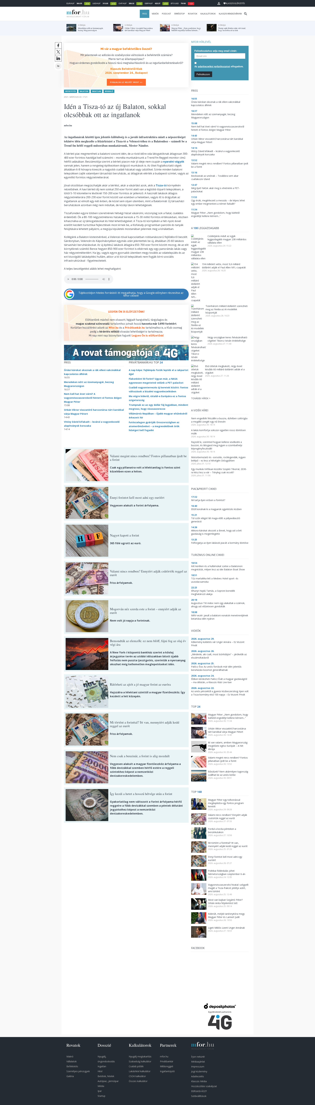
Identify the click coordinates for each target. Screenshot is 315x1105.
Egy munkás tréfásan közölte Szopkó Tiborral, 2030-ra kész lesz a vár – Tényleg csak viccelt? (219, 471)
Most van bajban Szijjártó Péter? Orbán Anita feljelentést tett (225, 901)
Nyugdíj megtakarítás (140, 1056)
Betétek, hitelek (106, 1076)
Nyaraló (109, 91)
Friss (144, 13)
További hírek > (200, 398)
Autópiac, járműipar (108, 1081)
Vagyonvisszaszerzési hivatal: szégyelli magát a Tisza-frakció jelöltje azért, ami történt (228, 888)
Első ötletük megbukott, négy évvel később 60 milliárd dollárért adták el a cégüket (225, 369)
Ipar (100, 1091)
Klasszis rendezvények (230, 13)
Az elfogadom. (218, 66)
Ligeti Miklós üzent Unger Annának (226, 927)
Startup (101, 1095)
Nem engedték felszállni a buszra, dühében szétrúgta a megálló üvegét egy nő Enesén (219, 420)
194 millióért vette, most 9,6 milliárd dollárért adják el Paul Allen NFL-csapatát (224, 266)
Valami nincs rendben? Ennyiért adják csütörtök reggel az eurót (227, 816)
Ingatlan (96, 91)
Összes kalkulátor (138, 1081)
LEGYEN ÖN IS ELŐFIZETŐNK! (126, 311)
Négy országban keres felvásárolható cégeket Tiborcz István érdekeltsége (227, 339)
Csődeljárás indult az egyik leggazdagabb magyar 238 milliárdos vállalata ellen (227, 239)
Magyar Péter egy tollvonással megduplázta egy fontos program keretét (226, 803)
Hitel (100, 1071)
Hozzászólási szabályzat (204, 1086)
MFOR (77, 14)
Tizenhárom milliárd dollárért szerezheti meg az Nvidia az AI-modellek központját (227, 309)
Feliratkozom (203, 74)
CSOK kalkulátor (137, 1076)
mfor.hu (164, 1056)
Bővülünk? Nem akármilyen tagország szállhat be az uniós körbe (228, 773)
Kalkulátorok (208, 13)
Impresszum (197, 1066)
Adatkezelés (197, 1076)
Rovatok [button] (192, 13)
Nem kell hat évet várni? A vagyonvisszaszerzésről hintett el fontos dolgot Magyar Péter (93, 397)
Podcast (166, 13)
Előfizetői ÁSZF (199, 1091)
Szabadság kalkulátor (140, 1061)
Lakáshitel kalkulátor (139, 1071)
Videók (155, 13)
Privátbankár (166, 1061)
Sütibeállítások (198, 1096)
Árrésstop (179, 13)
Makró (69, 1056)
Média (101, 1086)
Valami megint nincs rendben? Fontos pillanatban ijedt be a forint (228, 759)
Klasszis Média (199, 1081)
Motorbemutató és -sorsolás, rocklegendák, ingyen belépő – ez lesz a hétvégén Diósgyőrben (218, 459)
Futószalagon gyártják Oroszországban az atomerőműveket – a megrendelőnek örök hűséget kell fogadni (154, 426)
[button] (219, 3)
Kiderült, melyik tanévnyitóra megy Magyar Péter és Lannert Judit (226, 915)
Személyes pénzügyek (78, 1071)
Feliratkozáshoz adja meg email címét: (215, 50)
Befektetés (70, 91)
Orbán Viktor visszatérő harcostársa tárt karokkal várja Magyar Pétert (227, 730)
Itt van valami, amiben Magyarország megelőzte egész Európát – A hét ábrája (227, 746)
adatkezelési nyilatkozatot (214, 66)
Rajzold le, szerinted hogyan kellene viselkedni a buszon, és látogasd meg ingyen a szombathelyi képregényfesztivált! (216, 445)
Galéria (70, 1076)
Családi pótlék (136, 1066)
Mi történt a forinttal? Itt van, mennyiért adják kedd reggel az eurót (228, 844)
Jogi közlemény (199, 1071)
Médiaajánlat (198, 1061)
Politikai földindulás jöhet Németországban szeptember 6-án (226, 872)
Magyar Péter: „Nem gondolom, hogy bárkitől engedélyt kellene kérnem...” (228, 716)
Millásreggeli (166, 1066)
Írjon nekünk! (198, 1056)
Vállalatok (71, 1061)
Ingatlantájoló (167, 1071)
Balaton (84, 91)
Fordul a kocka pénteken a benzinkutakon (222, 830)
